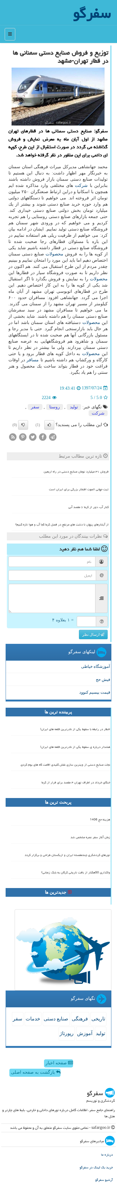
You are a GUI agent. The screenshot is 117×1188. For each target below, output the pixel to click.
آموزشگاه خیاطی (95, 666)
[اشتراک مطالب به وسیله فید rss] (12, 436)
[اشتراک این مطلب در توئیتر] (32, 436)
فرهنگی (80, 1018)
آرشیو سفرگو (104, 1179)
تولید (74, 407)
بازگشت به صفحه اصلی (33, 1072)
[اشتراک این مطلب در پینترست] (22, 436)
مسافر (33, 360)
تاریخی (98, 1018)
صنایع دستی (56, 1018)
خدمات (33, 1018)
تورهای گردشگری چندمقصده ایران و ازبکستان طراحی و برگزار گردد (67, 855)
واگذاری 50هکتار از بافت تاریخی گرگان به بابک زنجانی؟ (75, 872)
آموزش (84, 1033)
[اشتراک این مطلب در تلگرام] (52, 436)
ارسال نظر (91, 634)
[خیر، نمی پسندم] (23, 425)
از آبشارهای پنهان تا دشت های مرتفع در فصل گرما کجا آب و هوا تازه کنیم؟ (62, 524)
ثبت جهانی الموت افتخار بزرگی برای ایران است (79, 489)
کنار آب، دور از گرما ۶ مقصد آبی (88, 507)
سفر (35, 407)
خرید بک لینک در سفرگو (96, 1167)
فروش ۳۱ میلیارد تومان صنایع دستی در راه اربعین (76, 471)
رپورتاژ (67, 1033)
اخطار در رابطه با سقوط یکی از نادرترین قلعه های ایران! (75, 729)
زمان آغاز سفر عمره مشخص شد (90, 837)
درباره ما (107, 1154)
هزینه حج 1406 (100, 819)
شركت (81, 185)
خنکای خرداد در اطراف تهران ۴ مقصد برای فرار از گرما (75, 782)
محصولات (54, 254)
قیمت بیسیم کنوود (94, 692)
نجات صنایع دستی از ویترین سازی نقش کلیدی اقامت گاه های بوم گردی (65, 765)
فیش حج (103, 679)
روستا (54, 407)
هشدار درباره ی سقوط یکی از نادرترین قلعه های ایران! (75, 747)
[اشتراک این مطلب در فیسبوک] (42, 436)
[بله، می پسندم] (49, 425)
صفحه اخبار (57, 1063)
